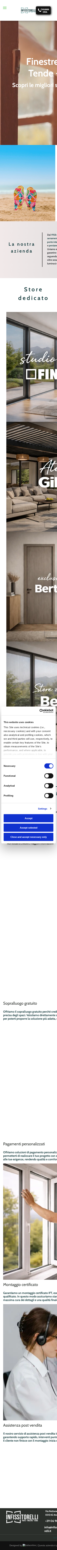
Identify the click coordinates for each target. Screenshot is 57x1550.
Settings (42, 808)
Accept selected (28, 827)
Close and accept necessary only (28, 837)
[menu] (5, 8)
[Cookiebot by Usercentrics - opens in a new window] (40, 711)
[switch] (48, 775)
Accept (28, 818)
